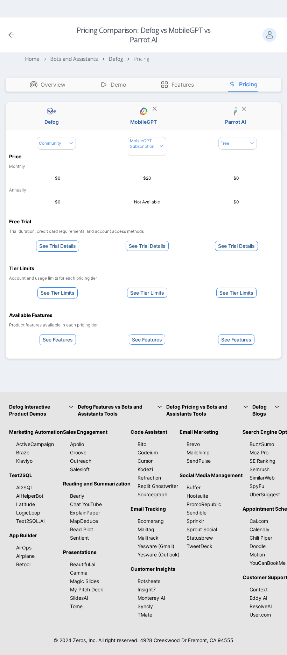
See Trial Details (57, 246)
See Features (58, 340)
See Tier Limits (58, 293)
